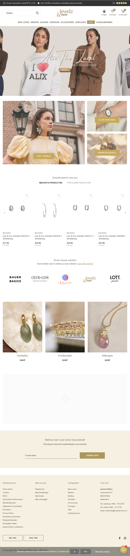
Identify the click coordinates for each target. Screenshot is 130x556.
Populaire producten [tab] (79, 183)
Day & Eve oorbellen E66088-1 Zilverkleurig (112, 237)
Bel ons (12, 538)
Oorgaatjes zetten (10, 523)
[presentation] (4, 212)
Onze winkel (7, 489)
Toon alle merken (85, 264)
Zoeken (37, 13)
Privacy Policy (8, 513)
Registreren (40, 489)
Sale (90, 22)
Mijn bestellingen (41, 492)
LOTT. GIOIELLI (44, 156)
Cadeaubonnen (104, 22)
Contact (6, 492)
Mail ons (33, 538)
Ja (74, 551)
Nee (85, 551)
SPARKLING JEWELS (107, 152)
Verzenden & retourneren (13, 499)
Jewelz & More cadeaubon (13, 527)
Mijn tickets (39, 496)
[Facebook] (119, 538)
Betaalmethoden (9, 503)
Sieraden (54, 22)
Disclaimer (7, 510)
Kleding (44, 22)
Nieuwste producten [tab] (50, 183)
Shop (22, 360)
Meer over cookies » (102, 551)
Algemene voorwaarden (12, 506)
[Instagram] (125, 538)
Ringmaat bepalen (10, 520)
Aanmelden (92, 455)
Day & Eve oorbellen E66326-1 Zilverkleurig (48, 237)
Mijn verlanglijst (41, 499)
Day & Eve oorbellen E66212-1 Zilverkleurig (80, 237)
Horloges (80, 22)
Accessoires (67, 22)
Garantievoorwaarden (11, 517)
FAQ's (5, 496)
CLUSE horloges (107, 120)
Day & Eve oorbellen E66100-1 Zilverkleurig (16, 237)
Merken (35, 22)
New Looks (23, 22)
